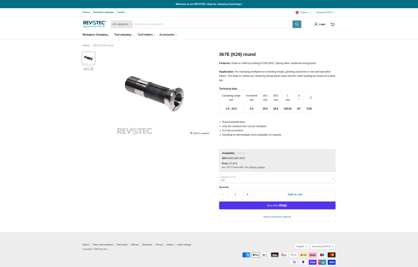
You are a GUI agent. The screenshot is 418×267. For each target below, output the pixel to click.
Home (85, 45)
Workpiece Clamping (95, 34)
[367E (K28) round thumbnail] (88, 69)
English (303, 12)
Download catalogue (103, 12)
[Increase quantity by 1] (247, 194)
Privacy (159, 244)
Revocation (122, 244)
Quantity (224, 187)
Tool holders (145, 34)
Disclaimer (147, 244)
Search (85, 244)
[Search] (296, 24)
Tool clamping (123, 34)
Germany (324, 12)
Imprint (170, 244)
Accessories (167, 34)
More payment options (277, 216)
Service (86, 12)
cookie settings (184, 244)
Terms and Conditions (103, 244)
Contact (121, 12)
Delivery (135, 244)
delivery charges (257, 167)
